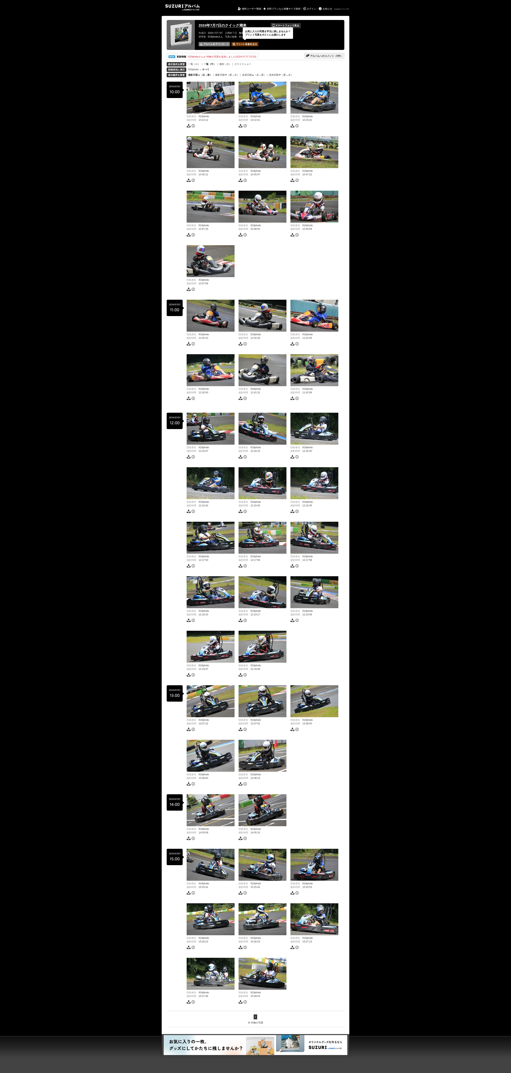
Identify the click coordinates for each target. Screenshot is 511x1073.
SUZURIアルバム (182, 7)
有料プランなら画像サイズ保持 (283, 8)
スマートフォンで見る (285, 25)
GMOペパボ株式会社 (342, 9)
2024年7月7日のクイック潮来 (223, 25)
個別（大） (225, 64)
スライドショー (242, 64)
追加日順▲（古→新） (254, 74)
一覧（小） (194, 64)
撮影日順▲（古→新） (200, 74)
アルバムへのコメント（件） (324, 56)
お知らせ (327, 8)
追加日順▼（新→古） (281, 74)
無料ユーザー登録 (251, 8)
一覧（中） (210, 64)
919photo (193, 69)
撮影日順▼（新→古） (227, 74)
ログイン (311, 8)
